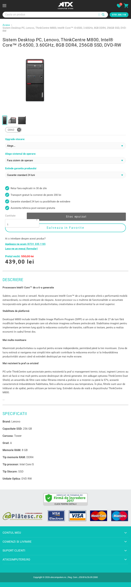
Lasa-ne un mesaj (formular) (21, 248)
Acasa (6, 25)
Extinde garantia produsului (20, 168)
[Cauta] (103, 15)
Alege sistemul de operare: (20, 153)
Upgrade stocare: (15, 139)
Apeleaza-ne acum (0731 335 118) (25, 244)
